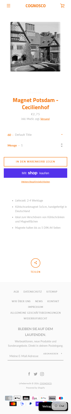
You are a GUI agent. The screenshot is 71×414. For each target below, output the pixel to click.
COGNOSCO (36, 5)
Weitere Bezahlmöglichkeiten (35, 181)
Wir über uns (21, 301)
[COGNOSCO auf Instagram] (42, 373)
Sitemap (51, 291)
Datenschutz (32, 291)
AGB (16, 291)
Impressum (35, 307)
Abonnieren (51, 354)
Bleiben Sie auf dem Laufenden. (35, 332)
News (39, 301)
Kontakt (53, 301)
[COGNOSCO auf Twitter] (35, 373)
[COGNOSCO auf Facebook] (29, 373)
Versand (45, 118)
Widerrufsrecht (35, 318)
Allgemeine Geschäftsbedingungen (35, 312)
